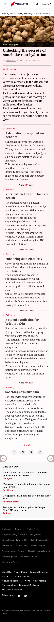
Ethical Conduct (22, 576)
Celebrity (19, 529)
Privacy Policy (20, 572)
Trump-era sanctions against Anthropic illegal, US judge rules (24, 509)
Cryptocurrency (9, 534)
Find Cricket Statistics (12, 589)
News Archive (39, 580)
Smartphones (8, 551)
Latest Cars (21, 545)
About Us (6, 572)
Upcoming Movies (28, 556)
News (12, 13)
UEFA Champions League (39, 551)
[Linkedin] (40, 452)
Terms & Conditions (39, 572)
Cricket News (33, 529)
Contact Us (7, 576)
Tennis (21, 551)
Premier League (37, 545)
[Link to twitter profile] (18, 596)
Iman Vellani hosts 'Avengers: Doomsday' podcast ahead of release (25, 474)
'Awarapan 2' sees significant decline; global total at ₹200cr (27, 486)
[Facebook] (14, 452)
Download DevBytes (29, 585)
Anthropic (8, 513)
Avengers (7, 478)
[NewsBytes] (19, 4)
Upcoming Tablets (10, 562)
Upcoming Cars (9, 556)
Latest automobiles (40, 540)
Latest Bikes (8, 545)
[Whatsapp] (23, 452)
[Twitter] (31, 452)
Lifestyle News (24, 13)
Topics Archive (9, 585)
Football (24, 534)
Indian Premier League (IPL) (15, 540)
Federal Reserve (11, 501)
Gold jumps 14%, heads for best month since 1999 (27, 497)
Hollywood (35, 534)
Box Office (8, 490)
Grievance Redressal (12, 580)
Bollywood (7, 529)
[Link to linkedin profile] (25, 596)
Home (5, 13)
